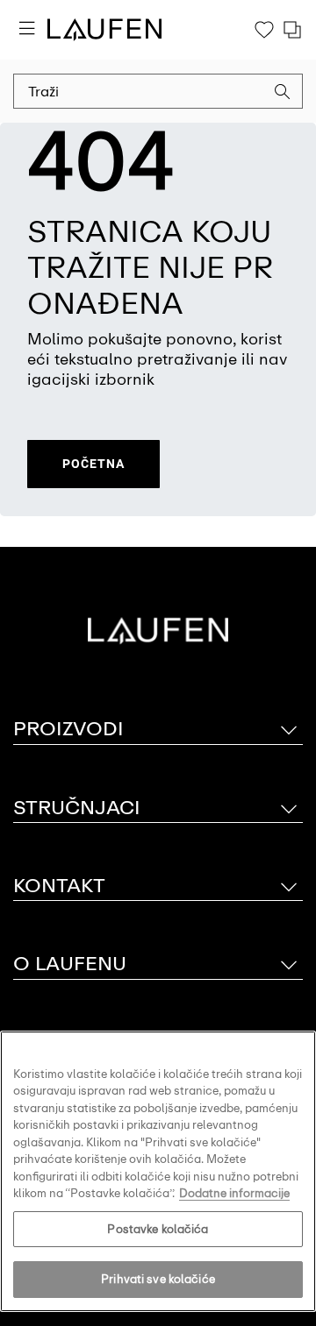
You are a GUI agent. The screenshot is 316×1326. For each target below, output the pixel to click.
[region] (158, 1171)
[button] (282, 94)
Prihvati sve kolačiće (158, 1279)
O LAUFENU (69, 963)
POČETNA (93, 464)
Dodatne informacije (234, 1193)
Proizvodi (68, 729)
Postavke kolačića (157, 1229)
